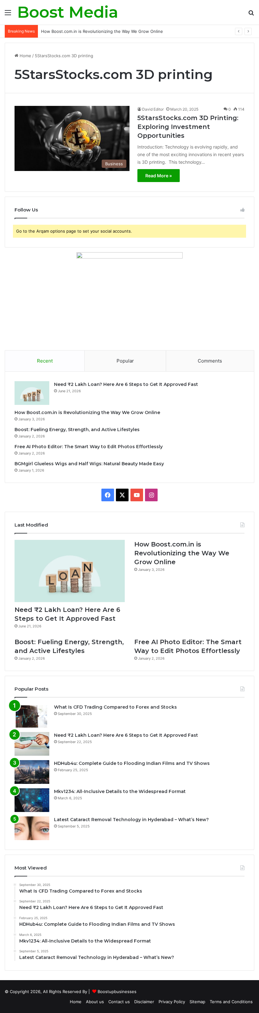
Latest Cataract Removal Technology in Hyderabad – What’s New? (131, 819)
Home (24, 55)
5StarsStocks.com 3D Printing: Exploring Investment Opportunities (187, 126)
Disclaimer (144, 1001)
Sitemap (197, 1001)
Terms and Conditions (231, 1001)
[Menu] (8, 15)
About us (95, 1001)
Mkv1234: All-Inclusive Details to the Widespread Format (120, 791)
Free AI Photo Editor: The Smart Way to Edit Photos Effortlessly (89, 446)
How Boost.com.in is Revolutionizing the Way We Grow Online (102, 31)
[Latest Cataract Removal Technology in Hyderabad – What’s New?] (32, 828)
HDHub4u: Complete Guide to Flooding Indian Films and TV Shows (132, 763)
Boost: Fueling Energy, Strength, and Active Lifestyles (77, 429)
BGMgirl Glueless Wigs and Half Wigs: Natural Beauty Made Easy (89, 464)
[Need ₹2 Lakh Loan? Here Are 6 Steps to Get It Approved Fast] (32, 393)
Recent (45, 361)
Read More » (158, 175)
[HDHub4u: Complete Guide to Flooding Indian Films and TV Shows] (32, 772)
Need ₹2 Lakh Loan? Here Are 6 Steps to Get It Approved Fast (126, 384)
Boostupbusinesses (117, 991)
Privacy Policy (172, 1001)
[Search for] (251, 15)
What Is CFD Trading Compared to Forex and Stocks (115, 707)
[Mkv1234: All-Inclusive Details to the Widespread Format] (32, 800)
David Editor (153, 109)
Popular (125, 361)
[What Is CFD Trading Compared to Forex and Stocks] (32, 716)
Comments (210, 361)
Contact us (119, 1001)
